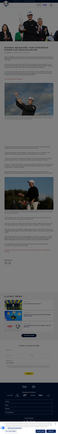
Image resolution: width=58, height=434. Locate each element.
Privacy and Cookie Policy (14, 428)
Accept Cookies (40, 431)
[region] (29, 428)
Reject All (51, 431)
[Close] (55, 424)
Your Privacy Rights (11, 431)
